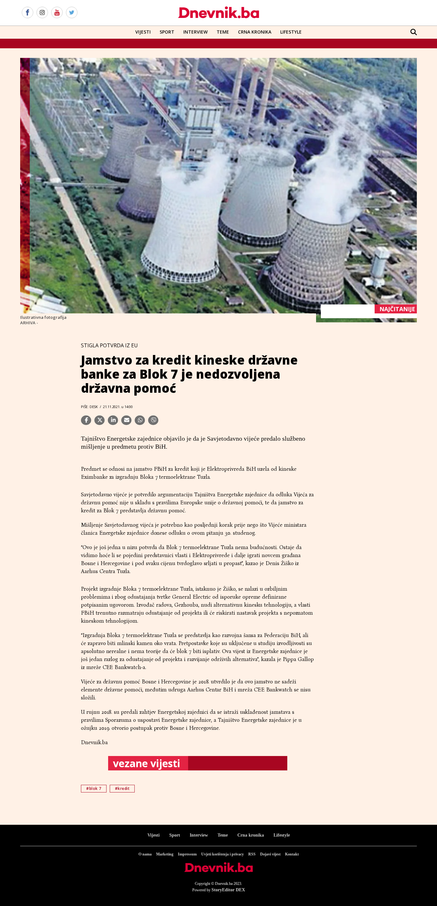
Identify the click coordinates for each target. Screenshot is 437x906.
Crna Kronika (254, 32)
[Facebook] (27, 13)
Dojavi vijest (270, 854)
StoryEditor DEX (228, 889)
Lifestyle (291, 32)
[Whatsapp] (140, 420)
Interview (195, 32)
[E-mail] (126, 420)
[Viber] (153, 420)
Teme (223, 32)
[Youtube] (57, 13)
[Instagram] (42, 13)
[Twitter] (71, 13)
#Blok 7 (93, 788)
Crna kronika (250, 835)
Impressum (187, 854)
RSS (252, 854)
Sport (167, 32)
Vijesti (143, 32)
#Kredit (122, 788)
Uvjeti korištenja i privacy (222, 854)
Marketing (164, 854)
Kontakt (292, 854)
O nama (145, 854)
